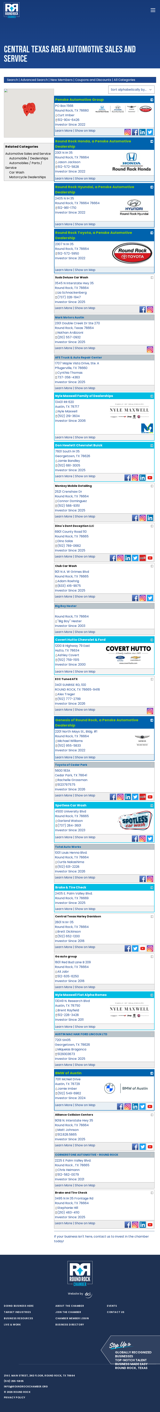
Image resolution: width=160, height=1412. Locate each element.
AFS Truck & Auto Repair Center (78, 357)
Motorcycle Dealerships (27, 177)
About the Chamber (69, 1305)
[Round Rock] (12, 10)
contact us (102, 1236)
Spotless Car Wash (70, 805)
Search (12, 80)
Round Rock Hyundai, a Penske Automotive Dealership (94, 189)
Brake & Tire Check (70, 887)
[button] (27, 112)
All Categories (124, 80)
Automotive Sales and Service (28, 153)
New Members (61, 80)
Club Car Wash (66, 566)
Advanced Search (34, 80)
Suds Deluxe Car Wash (71, 277)
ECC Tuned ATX (66, 679)
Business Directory (69, 1324)
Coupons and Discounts (93, 80)
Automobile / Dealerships (28, 158)
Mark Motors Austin (69, 317)
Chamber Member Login (72, 1318)
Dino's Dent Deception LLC (74, 526)
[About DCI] (88, 1295)
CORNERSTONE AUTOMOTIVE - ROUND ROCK (86, 1155)
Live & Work (12, 1324)
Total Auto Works (68, 847)
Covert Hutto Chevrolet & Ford (80, 639)
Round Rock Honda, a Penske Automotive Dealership (93, 144)
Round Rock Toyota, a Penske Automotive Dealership (93, 235)
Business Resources (18, 1318)
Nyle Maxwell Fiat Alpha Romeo (81, 995)
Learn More (63, 130)
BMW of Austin (68, 1073)
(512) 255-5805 (14, 1381)
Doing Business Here (19, 1305)
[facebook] (6, 1364)
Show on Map (85, 130)
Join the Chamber (68, 1312)
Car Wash (16, 172)
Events (112, 1305)
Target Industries (17, 1312)
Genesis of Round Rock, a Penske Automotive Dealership (96, 723)
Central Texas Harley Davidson (78, 916)
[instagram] (14, 1364)
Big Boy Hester (66, 606)
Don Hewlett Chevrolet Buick (78, 445)
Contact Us (115, 1312)
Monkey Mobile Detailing (73, 486)
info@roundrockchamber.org (26, 1386)
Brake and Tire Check (71, 1193)
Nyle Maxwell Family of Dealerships (84, 396)
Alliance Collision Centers (74, 1115)
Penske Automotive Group (79, 99)
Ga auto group (66, 956)
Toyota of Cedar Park (71, 765)
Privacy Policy (14, 1397)
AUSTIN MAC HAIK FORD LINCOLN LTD (81, 1034)
